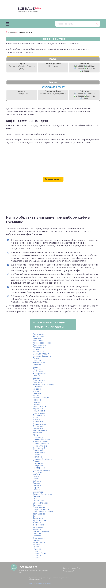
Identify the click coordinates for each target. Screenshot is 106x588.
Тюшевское (38, 525)
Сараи (36, 487)
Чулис (36, 547)
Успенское (38, 527)
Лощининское (39, 424)
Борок (36, 358)
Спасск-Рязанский (41, 503)
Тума (35, 516)
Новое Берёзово (41, 444)
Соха (35, 498)
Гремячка (37, 369)
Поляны (36, 461)
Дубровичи (38, 371)
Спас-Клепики (39, 501)
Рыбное (36, 474)
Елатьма (36, 376)
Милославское (40, 430)
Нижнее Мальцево (41, 439)
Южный (36, 558)
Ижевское (38, 389)
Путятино (37, 472)
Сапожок (37, 485)
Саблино (37, 481)
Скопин (36, 496)
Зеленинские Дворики (43, 384)
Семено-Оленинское (42, 494)
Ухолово (37, 529)
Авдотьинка (38, 334)
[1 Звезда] (79, 66)
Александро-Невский (43, 343)
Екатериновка (39, 373)
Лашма (36, 417)
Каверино (37, 393)
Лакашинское (39, 415)
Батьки (36, 349)
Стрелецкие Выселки (43, 512)
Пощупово (38, 465)
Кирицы (36, 404)
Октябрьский (39, 448)
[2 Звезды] (89, 66)
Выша (35, 367)
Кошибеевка (39, 411)
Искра (36, 391)
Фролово (37, 536)
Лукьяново (38, 426)
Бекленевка (38, 351)
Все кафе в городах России (72, 568)
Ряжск (36, 476)
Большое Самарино (42, 356)
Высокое (37, 365)
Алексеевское (39, 345)
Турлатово (38, 518)
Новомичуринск (40, 446)
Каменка (37, 400)
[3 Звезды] (79, 68)
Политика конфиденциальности (39, 583)
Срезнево (37, 505)
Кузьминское (39, 413)
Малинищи (38, 428)
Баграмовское (39, 347)
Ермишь (36, 378)
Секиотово (38, 492)
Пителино (37, 457)
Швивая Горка (39, 553)
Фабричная (38, 533)
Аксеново (37, 338)
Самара (36, 483)
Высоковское (39, 362)
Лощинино (38, 422)
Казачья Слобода (41, 398)
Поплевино (38, 463)
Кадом (36, 395)
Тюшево (37, 522)
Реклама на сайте (69, 571)
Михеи (36, 435)
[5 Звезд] (84, 71)
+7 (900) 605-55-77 (53, 87)
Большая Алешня (41, 354)
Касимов (37, 402)
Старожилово (39, 507)
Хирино (36, 540)
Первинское (39, 452)
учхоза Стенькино (41, 531)
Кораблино (38, 408)
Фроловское (39, 538)
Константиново (40, 406)
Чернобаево (39, 542)
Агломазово (38, 336)
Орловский (38, 450)
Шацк (35, 551)
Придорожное (40, 468)
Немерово (38, 437)
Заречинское (39, 380)
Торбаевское (39, 514)
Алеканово (38, 341)
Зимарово (37, 387)
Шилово (37, 555)
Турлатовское (39, 520)
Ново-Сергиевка (40, 441)
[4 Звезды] (90, 68)
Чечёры (36, 544)
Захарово (37, 382)
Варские (37, 360)
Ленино (36, 419)
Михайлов (37, 433)
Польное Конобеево (42, 459)
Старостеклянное (41, 509)
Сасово (36, 490)
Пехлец (36, 455)
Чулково (37, 549)
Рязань (36, 479)
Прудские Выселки (42, 470)
